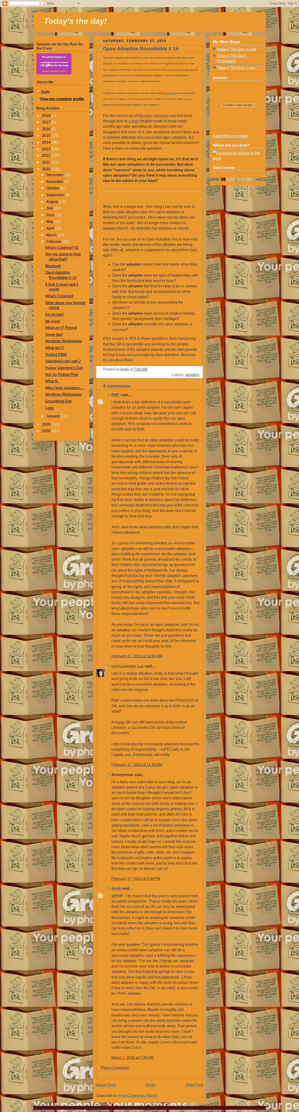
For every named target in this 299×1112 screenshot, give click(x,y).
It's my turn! (54, 314)
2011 (46, 162)
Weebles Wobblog (153, 116)
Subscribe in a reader (230, 136)
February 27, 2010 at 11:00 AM (136, 656)
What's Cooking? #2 (62, 248)
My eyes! (52, 321)
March (51, 235)
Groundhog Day (58, 401)
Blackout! (53, 266)
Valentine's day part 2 (63, 361)
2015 (46, 135)
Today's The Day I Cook (236, 49)
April (50, 228)
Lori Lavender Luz (127, 666)
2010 (46, 169)
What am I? (54, 348)
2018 (46, 116)
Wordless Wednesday (63, 341)
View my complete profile (62, 99)
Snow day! (54, 334)
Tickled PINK (56, 355)
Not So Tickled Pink (61, 375)
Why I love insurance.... (64, 388)
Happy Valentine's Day (64, 368)
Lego (49, 408)
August (52, 202)
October (53, 188)
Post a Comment (114, 1068)
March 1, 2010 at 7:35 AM (132, 1058)
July (50, 208)
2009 (46, 424)
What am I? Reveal (61, 328)
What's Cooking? (59, 296)
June (50, 215)
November (55, 182)
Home (150, 1085)
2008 (46, 431)
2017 (46, 122)
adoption (192, 375)
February (54, 242)
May (50, 221)
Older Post (194, 1085)
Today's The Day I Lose (236, 68)
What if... (52, 381)
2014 (46, 142)
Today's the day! (75, 20)
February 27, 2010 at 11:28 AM (136, 765)
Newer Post (105, 1085)
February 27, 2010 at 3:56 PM (135, 879)
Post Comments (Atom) (138, 1096)
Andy (45, 92)
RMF (115, 395)
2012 (46, 156)
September (55, 195)
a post (133, 121)
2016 (46, 129)
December (55, 175)
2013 (46, 149)
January (53, 416)
